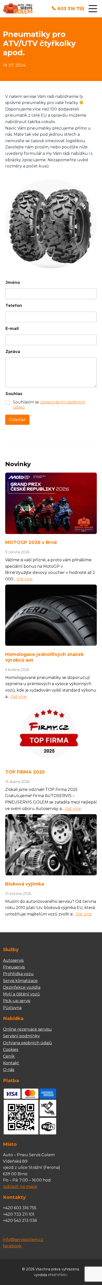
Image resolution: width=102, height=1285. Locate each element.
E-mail (12, 328)
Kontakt (11, 1063)
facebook (12, 1246)
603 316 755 (70, 8)
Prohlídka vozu (18, 973)
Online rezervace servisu (27, 1029)
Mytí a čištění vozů (21, 994)
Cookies (10, 1049)
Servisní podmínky (21, 1036)
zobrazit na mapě (20, 1186)
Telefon (13, 305)
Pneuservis (14, 967)
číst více (25, 579)
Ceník (9, 1056)
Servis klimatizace (20, 980)
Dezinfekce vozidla (21, 987)
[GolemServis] (17, 9)
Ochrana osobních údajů (27, 1043)
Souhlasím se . (49, 405)
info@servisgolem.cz (23, 1239)
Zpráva (12, 351)
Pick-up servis (16, 1000)
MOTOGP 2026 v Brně (31, 542)
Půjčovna (12, 1007)
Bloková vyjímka (24, 884)
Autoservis (13, 960)
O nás (8, 1069)
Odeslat (17, 419)
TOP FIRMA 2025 (25, 772)
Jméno (12, 282)
